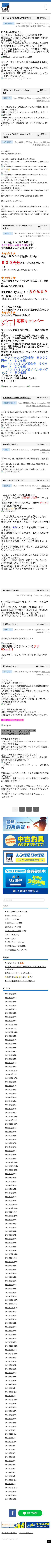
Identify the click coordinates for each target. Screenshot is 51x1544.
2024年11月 (9, 1074)
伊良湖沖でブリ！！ (10, 624)
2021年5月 (9, 1235)
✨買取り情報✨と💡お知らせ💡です (19, 977)
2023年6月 (9, 1139)
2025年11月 (9, 1028)
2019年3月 (9, 1334)
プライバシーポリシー (9, 1533)
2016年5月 (9, 1461)
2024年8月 (9, 1086)
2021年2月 (9, 1246)
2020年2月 (9, 1292)
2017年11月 (9, 1396)
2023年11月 (9, 1120)
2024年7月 (9, 1089)
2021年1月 (9, 1250)
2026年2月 (9, 1017)
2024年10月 (9, 1078)
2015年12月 (9, 1480)
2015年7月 (9, 1499)
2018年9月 (9, 1357)
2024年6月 (9, 1093)
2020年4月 (9, 1285)
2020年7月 (9, 1273)
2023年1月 (9, 1158)
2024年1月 (9, 1112)
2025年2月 (9, 1063)
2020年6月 (9, 1277)
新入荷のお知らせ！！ (11, 666)
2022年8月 (9, 1178)
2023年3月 (9, 1151)
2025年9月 (9, 1036)
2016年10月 (9, 1442)
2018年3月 (9, 1380)
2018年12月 (9, 1346)
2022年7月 (9, 1181)
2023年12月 (9, 1116)
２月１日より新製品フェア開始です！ (17, 18)
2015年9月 (9, 1491)
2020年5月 (9, 1281)
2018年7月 (9, 1365)
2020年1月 (9, 1296)
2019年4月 (9, 1331)
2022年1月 (9, 1204)
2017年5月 (9, 1419)
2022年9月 (9, 1174)
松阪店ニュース (10, 927)
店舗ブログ (30, 26)
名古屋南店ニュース (42, 26)
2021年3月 (9, 1243)
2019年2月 (9, 1338)
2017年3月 (9, 1426)
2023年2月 (9, 1155)
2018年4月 (9, 1377)
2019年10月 (9, 1308)
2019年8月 (9, 1315)
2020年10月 (9, 1262)
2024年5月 (9, 1097)
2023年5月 (9, 1143)
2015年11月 (9, 1484)
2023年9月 (9, 1128)
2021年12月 (9, 1208)
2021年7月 (9, 1227)
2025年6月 (9, 1047)
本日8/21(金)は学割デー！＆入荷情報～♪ (20, 981)
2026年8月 (9, 994)
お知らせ (46, 595)
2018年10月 (9, 1354)
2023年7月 (9, 1135)
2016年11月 (9, 1438)
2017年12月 (9, 1392)
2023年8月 (9, 1132)
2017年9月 (9, 1403)
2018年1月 (9, 1388)
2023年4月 (9, 1147)
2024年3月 (9, 1105)
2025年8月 (9, 1040)
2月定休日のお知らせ (11, 590)
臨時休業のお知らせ (10, 444)
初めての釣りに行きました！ (14, 480)
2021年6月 (9, 1231)
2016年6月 (9, 1457)
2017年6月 (9, 1415)
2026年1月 (9, 1021)
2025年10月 (9, 1032)
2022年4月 (9, 1193)
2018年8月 (9, 1361)
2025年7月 (9, 1044)
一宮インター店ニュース (14, 912)
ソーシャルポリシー (26, 1533)
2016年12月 (9, 1434)
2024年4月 (9, 1101)
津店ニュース (10, 919)
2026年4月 (9, 1009)
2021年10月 (9, 1216)
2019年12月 (9, 1300)
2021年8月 (9, 1223)
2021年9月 (9, 1220)
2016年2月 (9, 1472)
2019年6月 (9, 1323)
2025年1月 (9, 1067)
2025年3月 (9, 1059)
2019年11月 (9, 1304)
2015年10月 (9, 1488)
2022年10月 (9, 1170)
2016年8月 (9, 1449)
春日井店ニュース (43, 101)
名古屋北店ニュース (12, 942)
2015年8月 (9, 1495)
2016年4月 (9, 1465)
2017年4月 (9, 1422)
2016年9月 (9, 1445)
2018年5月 (9, 1373)
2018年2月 (9, 1384)
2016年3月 (9, 1468)
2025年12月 (9, 1024)
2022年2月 (9, 1200)
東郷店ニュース (10, 915)
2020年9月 (9, 1266)
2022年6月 (9, 1185)
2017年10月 (9, 1399)
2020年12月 (9, 1254)
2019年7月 (9, 1319)
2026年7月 (9, 998)
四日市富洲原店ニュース (41, 406)
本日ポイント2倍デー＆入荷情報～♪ (18, 973)
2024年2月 (9, 1109)
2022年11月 (9, 1166)
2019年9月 (9, 1311)
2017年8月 (9, 1407)
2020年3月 (9, 1288)
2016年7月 (9, 1453)
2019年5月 (9, 1327)
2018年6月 (9, 1369)
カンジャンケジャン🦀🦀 (14, 963)
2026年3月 (9, 1013)
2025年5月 (9, 1051)
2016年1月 (9, 1476)
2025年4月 (9, 1055)
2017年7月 (9, 1411)
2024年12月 (9, 1070)
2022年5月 (9, 1189)
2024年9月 (9, 1082)
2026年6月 (9, 1001)
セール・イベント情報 (13, 931)
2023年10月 (9, 1124)
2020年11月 (9, 1258)
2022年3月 (9, 1197)
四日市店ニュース (11, 923)
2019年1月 (9, 1342)
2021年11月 (9, 1212)
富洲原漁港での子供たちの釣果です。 (17, 398)
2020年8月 (9, 1269)
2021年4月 (9, 1239)
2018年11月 (9, 1350)
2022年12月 (9, 1162)
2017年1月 (9, 1430)
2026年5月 (9, 1005)
